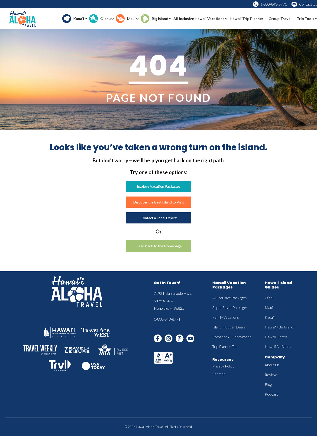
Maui (269, 307)
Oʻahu (269, 297)
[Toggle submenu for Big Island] (170, 18)
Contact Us (308, 4)
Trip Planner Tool (225, 346)
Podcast (271, 394)
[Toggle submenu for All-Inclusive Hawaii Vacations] (226, 18)
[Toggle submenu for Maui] (137, 18)
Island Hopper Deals (228, 327)
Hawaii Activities (278, 346)
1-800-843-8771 (273, 4)
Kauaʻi (270, 317)
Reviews (271, 374)
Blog (268, 384)
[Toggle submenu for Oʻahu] (112, 18)
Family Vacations (225, 317)
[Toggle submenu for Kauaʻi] (86, 18)
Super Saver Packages (230, 307)
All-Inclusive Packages (229, 297)
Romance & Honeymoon (231, 336)
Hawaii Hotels (276, 336)
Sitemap (219, 373)
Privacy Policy (223, 366)
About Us (272, 365)
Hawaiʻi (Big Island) (279, 327)
